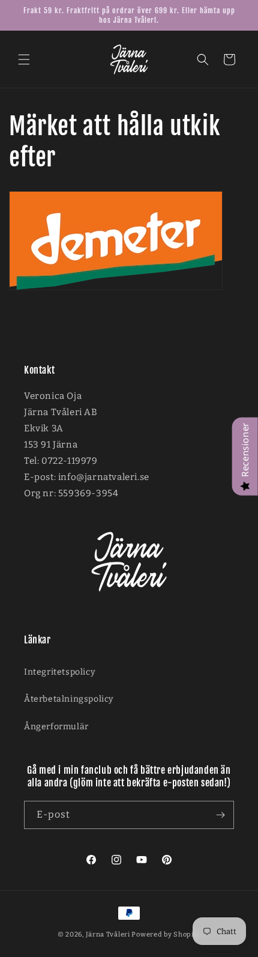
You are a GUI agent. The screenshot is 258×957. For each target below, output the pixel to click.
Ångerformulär (56, 727)
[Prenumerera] (220, 815)
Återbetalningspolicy (68, 699)
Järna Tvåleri (108, 934)
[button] (24, 59)
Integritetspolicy (59, 672)
